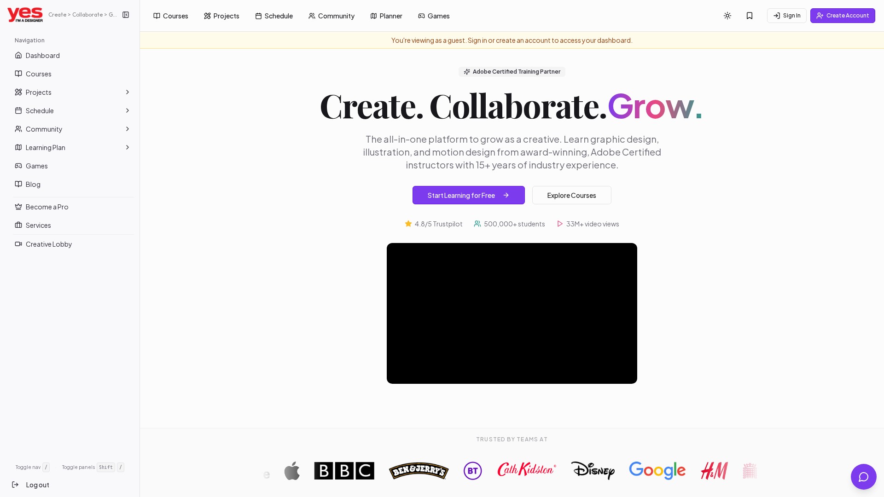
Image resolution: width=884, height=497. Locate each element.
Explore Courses (571, 195)
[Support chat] (864, 477)
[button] (127, 92)
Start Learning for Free (461, 195)
